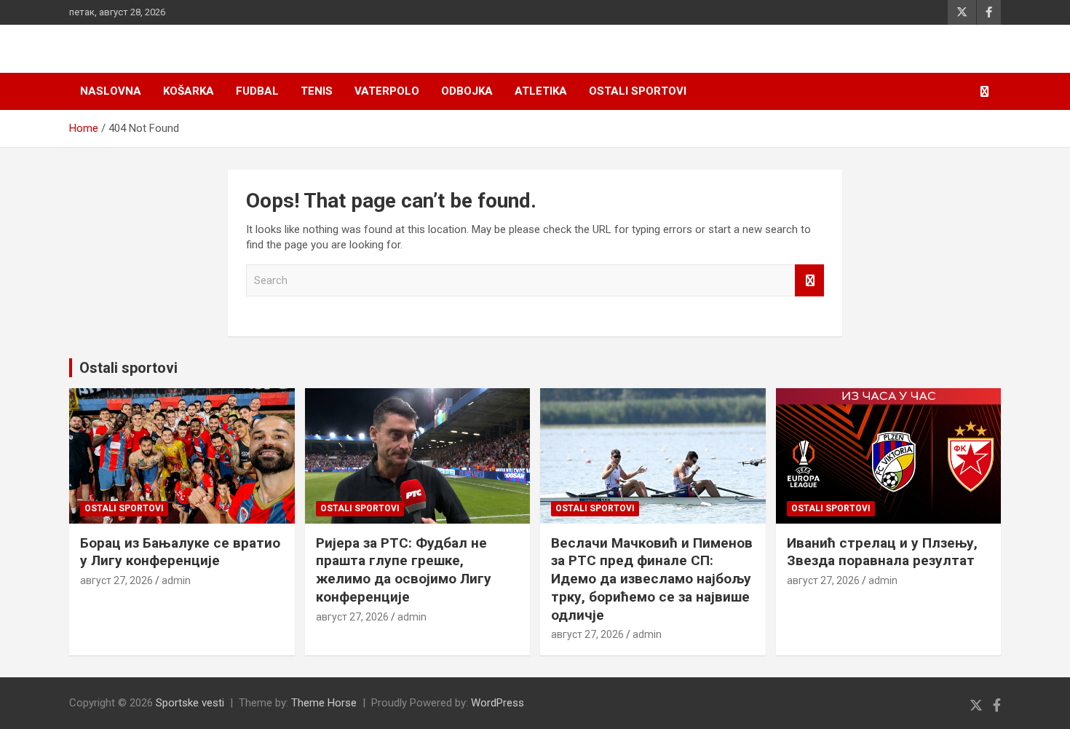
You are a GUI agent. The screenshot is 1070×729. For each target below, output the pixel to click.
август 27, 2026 (116, 580)
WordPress (497, 702)
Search (809, 280)
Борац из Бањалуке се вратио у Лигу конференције (180, 552)
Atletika (541, 91)
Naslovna (110, 91)
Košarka (188, 91)
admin (176, 580)
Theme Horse (324, 702)
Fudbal (257, 91)
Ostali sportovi (637, 91)
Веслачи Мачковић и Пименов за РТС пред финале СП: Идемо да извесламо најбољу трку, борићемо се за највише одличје (652, 579)
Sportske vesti (190, 702)
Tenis (317, 91)
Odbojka (467, 91)
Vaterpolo (386, 91)
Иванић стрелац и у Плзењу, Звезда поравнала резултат (882, 552)
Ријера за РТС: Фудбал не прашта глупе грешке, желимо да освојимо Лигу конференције (403, 570)
